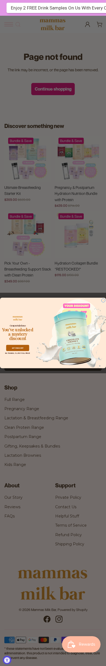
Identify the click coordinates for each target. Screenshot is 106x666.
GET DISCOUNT (18, 348)
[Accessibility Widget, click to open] (7, 660)
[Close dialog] (103, 301)
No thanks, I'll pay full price (17, 353)
